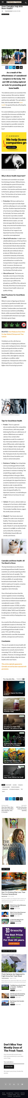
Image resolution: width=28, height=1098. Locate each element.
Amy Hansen (4, 896)
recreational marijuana (14, 789)
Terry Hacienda (8, 11)
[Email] (17, 67)
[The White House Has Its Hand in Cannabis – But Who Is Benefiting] (5, 987)
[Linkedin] (14, 67)
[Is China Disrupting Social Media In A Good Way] (5, 921)
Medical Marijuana (5, 14)
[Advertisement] (14, 32)
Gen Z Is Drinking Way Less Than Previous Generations (13, 893)
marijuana (20, 784)
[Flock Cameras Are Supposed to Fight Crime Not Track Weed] (14, 963)
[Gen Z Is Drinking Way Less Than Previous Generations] (14, 881)
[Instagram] (9, 1084)
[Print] (21, 67)
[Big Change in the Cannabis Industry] (5, 1003)
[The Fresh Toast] (14, 2)
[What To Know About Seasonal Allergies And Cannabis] (5, 914)
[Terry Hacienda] (3, 11)
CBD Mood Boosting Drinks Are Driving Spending (21, 809)
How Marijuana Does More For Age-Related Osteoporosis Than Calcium (13, 334)
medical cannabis (6, 787)
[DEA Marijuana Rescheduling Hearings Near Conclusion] (5, 995)
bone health (8, 784)
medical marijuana (15, 787)
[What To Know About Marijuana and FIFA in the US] (5, 907)
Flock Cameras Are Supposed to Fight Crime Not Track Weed (13, 975)
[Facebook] (6, 67)
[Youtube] (22, 1084)
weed (3, 791)
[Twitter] (10, 67)
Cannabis (4, 889)
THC (22, 789)
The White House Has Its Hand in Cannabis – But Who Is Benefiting (17, 987)
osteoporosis (5, 789)
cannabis (15, 784)
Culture (12, 908)
